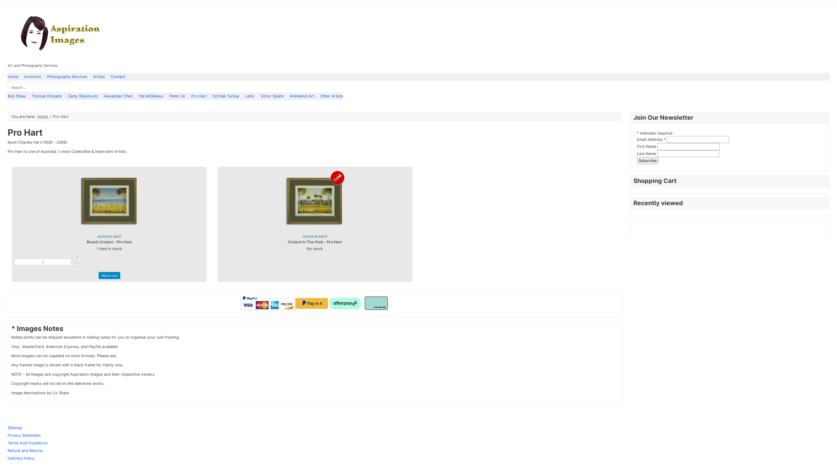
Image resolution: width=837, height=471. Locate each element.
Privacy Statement (24, 435)
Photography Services (67, 76)
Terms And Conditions (28, 443)
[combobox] (39, 87)
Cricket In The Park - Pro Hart (315, 242)
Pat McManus (151, 96)
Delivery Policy (21, 458)
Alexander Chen (118, 96)
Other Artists (331, 96)
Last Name (646, 153)
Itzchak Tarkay (226, 96)
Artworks (32, 76)
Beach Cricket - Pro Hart (109, 242)
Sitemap (15, 427)
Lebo (249, 96)
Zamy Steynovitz (83, 96)
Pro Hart (199, 96)
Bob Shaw (17, 96)
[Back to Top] (829, 462)
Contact (118, 76)
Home (13, 76)
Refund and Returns (25, 450)
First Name (646, 146)
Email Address (651, 139)
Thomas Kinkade (47, 96)
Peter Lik (177, 96)
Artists (99, 76)
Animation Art (302, 96)
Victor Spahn (272, 96)
